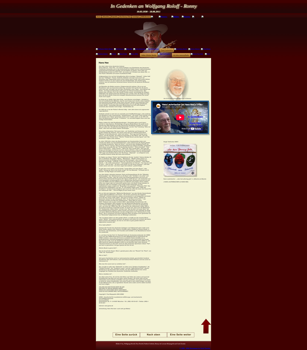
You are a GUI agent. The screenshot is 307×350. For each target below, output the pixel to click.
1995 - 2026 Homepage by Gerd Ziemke (195, 348)
